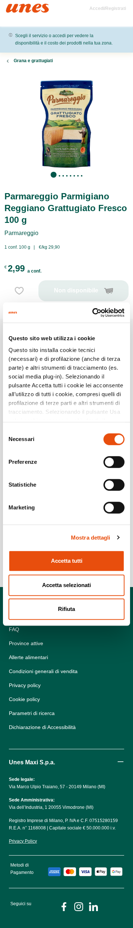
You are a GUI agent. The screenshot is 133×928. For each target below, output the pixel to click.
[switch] (114, 462)
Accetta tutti (66, 561)
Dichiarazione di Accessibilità (42, 727)
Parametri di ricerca (32, 713)
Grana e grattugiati (33, 60)
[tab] (54, 175)
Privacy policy (25, 685)
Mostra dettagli (90, 537)
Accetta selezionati (66, 585)
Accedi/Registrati (107, 8)
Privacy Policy (23, 841)
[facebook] (63, 906)
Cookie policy (24, 699)
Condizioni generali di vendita (43, 671)
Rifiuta (66, 609)
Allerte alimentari (28, 657)
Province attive (26, 643)
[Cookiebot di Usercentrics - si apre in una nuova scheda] (94, 312)
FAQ (14, 629)
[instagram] (78, 906)
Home (14, 7)
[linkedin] (93, 906)
